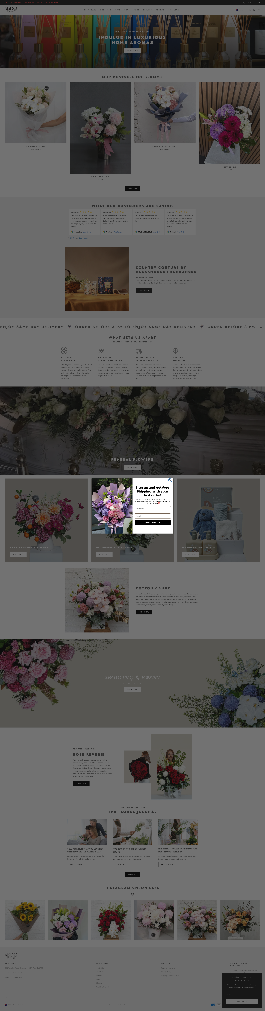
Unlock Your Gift (152, 522)
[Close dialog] (170, 480)
